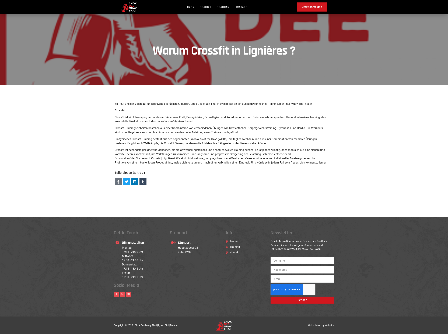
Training (223, 7)
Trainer (205, 7)
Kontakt (241, 7)
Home (190, 7)
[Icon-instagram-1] (128, 294)
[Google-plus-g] (122, 294)
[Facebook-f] (116, 294)
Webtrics (329, 325)
